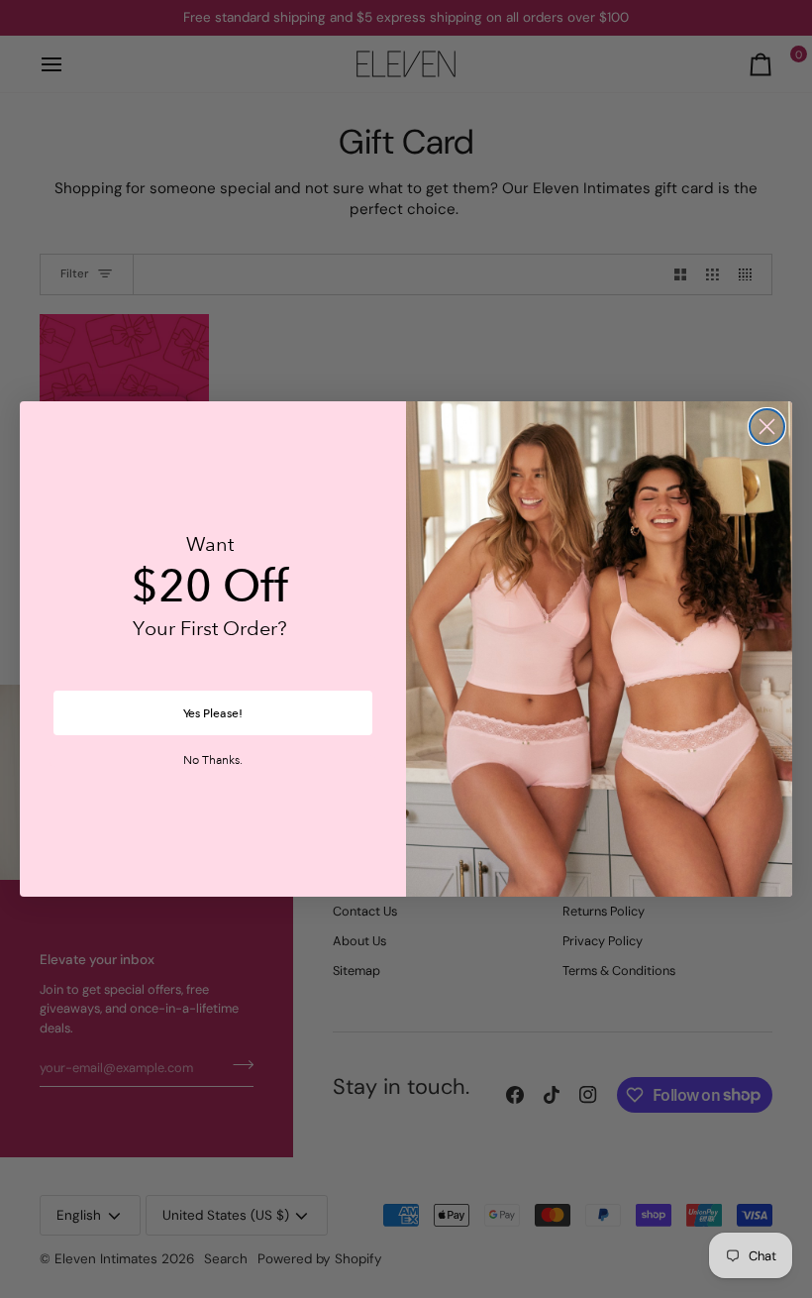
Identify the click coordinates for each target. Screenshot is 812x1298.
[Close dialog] (767, 426)
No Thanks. (213, 761)
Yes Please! (213, 713)
